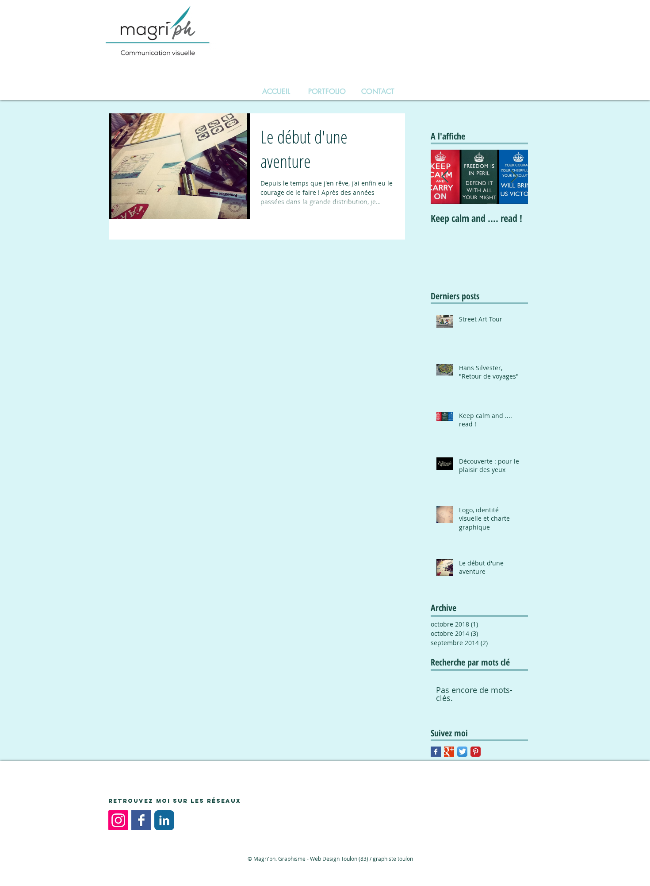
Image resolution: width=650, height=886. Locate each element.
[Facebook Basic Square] (436, 752)
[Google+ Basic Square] (449, 752)
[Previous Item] (445, 177)
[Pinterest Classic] (475, 752)
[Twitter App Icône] (462, 752)
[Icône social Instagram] (118, 820)
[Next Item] (514, 177)
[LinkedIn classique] (164, 820)
